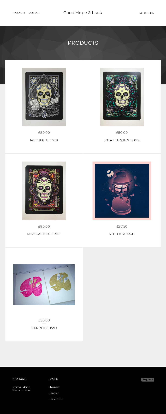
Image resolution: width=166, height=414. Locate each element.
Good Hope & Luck (82, 12)
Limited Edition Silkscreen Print (21, 388)
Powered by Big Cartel (147, 380)
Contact (34, 12)
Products (18, 12)
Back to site (56, 399)
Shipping (54, 387)
